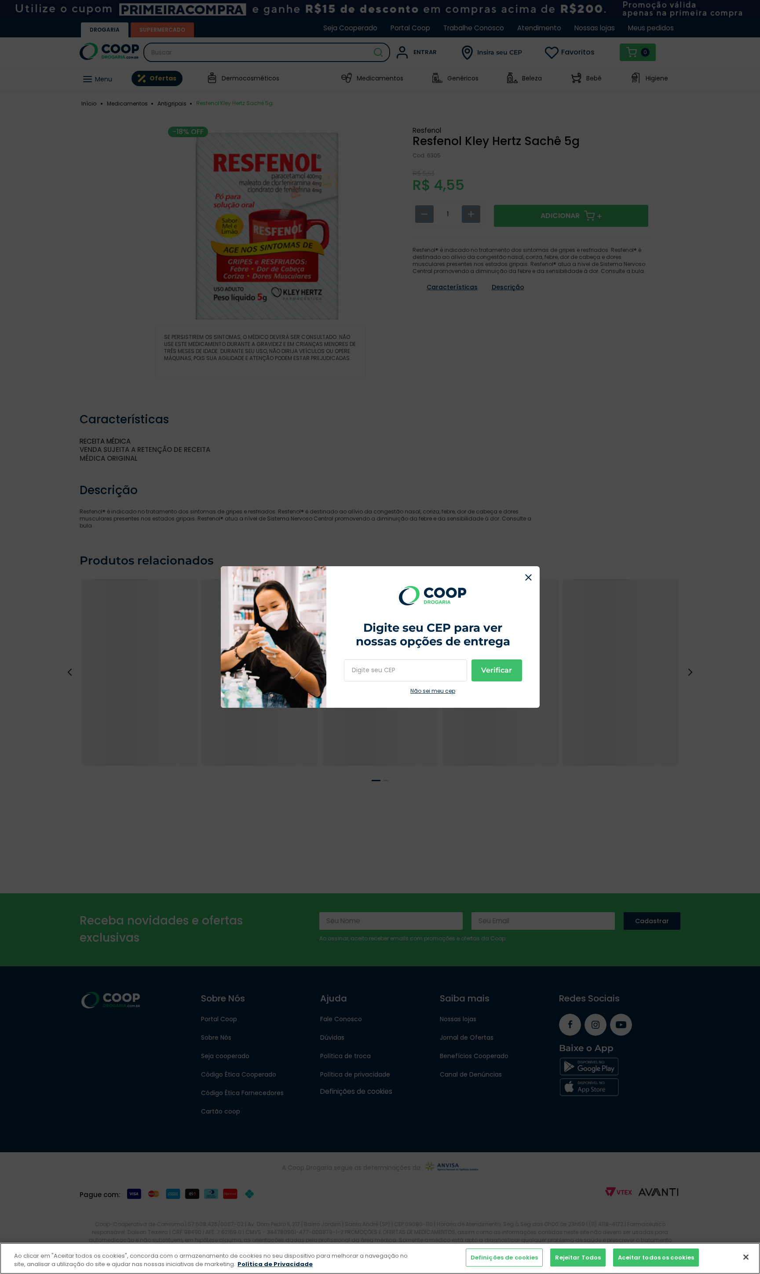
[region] (380, 1258)
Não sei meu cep (432, 691)
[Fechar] (746, 1257)
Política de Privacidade (275, 1264)
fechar (528, 577)
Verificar (496, 670)
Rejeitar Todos (578, 1257)
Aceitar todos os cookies (656, 1257)
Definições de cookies (504, 1257)
